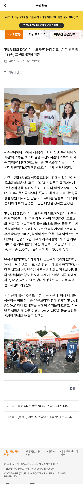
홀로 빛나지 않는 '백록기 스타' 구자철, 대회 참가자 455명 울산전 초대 (46, 406)
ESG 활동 (14, 34)
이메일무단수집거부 (69, 453)
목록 (72, 389)
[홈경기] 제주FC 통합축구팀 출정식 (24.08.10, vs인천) (46, 417)
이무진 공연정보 (65, 34)
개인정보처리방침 (12, 453)
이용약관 (51, 453)
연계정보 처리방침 (33, 453)
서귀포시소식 (37, 34)
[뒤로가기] (6, 5)
